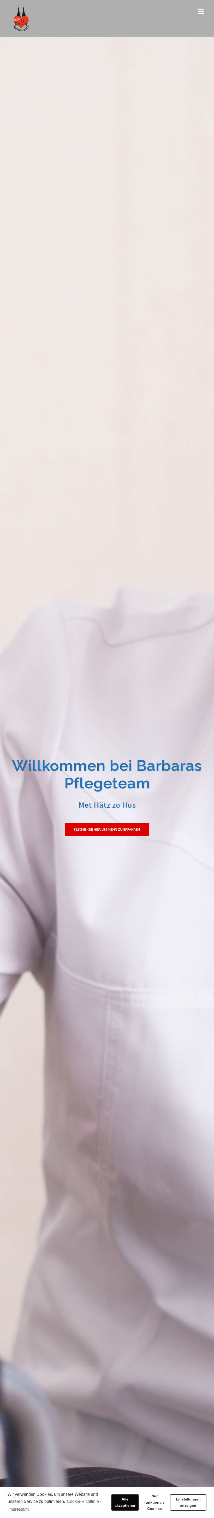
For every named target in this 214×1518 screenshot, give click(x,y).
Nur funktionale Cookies (154, 1502)
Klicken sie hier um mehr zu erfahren (107, 829)
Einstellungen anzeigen (188, 1502)
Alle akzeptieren (125, 1502)
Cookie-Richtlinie (83, 1501)
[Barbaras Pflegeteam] (21, 17)
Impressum (18, 1509)
